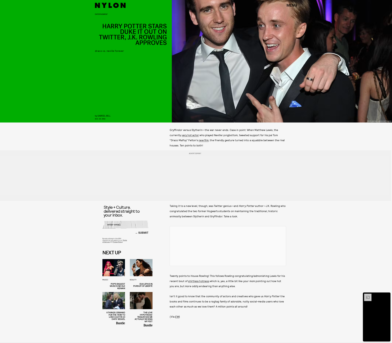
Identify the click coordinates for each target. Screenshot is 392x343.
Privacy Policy (118, 242)
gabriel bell (104, 115)
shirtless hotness (198, 281)
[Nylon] (110, 5)
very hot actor (190, 135)
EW (177, 316)
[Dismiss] (387, 295)
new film (204, 140)
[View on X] (228, 246)
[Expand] (366, 295)
